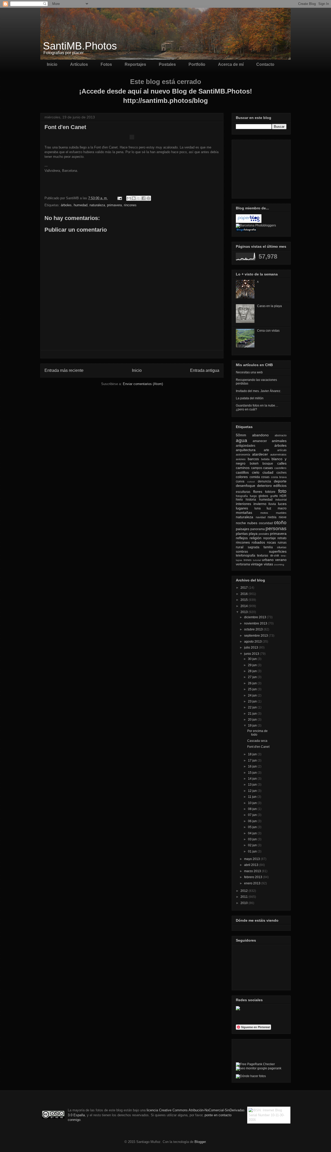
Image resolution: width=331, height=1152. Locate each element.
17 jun (253, 760)
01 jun (253, 851)
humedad (80, 205)
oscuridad (266, 523)
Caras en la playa (269, 306)
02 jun (253, 845)
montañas (244, 512)
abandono (260, 435)
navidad (261, 517)
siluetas (282, 547)
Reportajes (135, 64)
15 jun (253, 772)
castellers (280, 468)
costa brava (279, 477)
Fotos (106, 64)
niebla (272, 517)
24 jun (253, 695)
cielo (255, 472)
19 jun (253, 725)
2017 (244, 587)
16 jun (253, 766)
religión (255, 538)
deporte (280, 481)
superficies (278, 551)
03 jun (253, 839)
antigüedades (245, 445)
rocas (271, 542)
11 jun (252, 797)
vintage (257, 564)
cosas (265, 477)
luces (282, 504)
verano (281, 560)
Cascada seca (257, 741)
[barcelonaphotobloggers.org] (256, 225)
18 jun (253, 754)
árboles (66, 205)
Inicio (52, 64)
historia (251, 499)
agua (241, 440)
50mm (241, 435)
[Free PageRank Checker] (255, 1064)
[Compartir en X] (138, 198)
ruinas (282, 542)
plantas (242, 533)
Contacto (265, 64)
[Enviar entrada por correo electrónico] (119, 198)
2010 (244, 903)
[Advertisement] (262, 168)
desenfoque (245, 485)
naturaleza (97, 205)
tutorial (257, 560)
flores (257, 491)
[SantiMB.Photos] (238, 1009)
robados (258, 542)
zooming (279, 564)
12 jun (253, 791)
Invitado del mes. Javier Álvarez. (258, 391)
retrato (282, 538)
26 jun (253, 683)
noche (241, 523)
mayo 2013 (252, 859)
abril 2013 (251, 865)
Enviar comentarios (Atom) (143, 384)
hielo (239, 499)
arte (266, 450)
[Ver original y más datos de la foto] (132, 138)
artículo (282, 450)
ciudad (267, 472)
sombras (242, 551)
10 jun (253, 803)
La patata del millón (250, 398)
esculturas (243, 492)
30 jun (253, 659)
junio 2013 (252, 654)
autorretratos (278, 454)
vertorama (243, 564)
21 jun (253, 713)
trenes (248, 559)
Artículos (79, 64)
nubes (252, 523)
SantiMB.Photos (80, 46)
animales (279, 441)
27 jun (253, 677)
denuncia (264, 481)
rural (239, 547)
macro (282, 508)
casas (268, 468)
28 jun (253, 671)
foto (282, 491)
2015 (244, 600)
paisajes (242, 529)
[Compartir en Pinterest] (148, 198)
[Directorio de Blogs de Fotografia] (246, 230)
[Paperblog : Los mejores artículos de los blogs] (248, 222)
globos (263, 496)
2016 (244, 594)
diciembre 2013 (255, 617)
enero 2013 (252, 883)
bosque (267, 463)
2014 (244, 606)
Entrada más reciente (64, 370)
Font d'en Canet (258, 747)
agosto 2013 (253, 641)
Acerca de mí (231, 64)
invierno (259, 504)
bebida (265, 459)
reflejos (242, 538)
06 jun (253, 821)
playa (253, 533)
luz (269, 508)
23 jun (253, 701)
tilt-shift (274, 555)
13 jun (253, 784)
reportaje (269, 538)
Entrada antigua (204, 370)
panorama (257, 529)
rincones (130, 205)
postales (264, 533)
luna (257, 508)
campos (256, 468)
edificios (280, 485)
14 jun (253, 778)
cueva (240, 481)
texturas (262, 555)
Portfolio (197, 64)
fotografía (242, 495)
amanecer (260, 441)
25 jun (253, 689)
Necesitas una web (249, 372)
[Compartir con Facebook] (143, 198)
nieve (283, 517)
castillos (242, 472)
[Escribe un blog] (133, 198)
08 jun (253, 809)
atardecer (260, 454)
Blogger (200, 1142)
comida (255, 477)
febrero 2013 (253, 877)
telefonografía (245, 555)
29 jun (253, 665)
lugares (242, 508)
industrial (281, 499)
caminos (243, 468)
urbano (268, 560)
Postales (167, 64)
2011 (244, 897)
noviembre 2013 (256, 623)
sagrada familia (260, 547)
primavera (114, 205)
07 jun (253, 815)
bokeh (254, 463)
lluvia (272, 504)
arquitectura (245, 450)
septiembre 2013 (256, 635)
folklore (270, 492)
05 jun (253, 827)
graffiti (274, 495)
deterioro (264, 485)
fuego (253, 495)
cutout (251, 481)
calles (282, 463)
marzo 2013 (253, 871)
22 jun (253, 707)
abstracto (281, 435)
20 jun (253, 719)
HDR (283, 496)
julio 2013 (251, 647)
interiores (243, 504)
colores (242, 477)
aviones (241, 459)
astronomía (243, 454)
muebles (281, 512)
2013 (244, 612)
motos (264, 512)
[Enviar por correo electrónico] (128, 198)
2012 (244, 891)
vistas (268, 564)
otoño (280, 522)
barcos (253, 459)
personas (276, 528)
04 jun (253, 833)
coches (281, 472)
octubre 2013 (254, 629)
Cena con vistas (268, 330)
